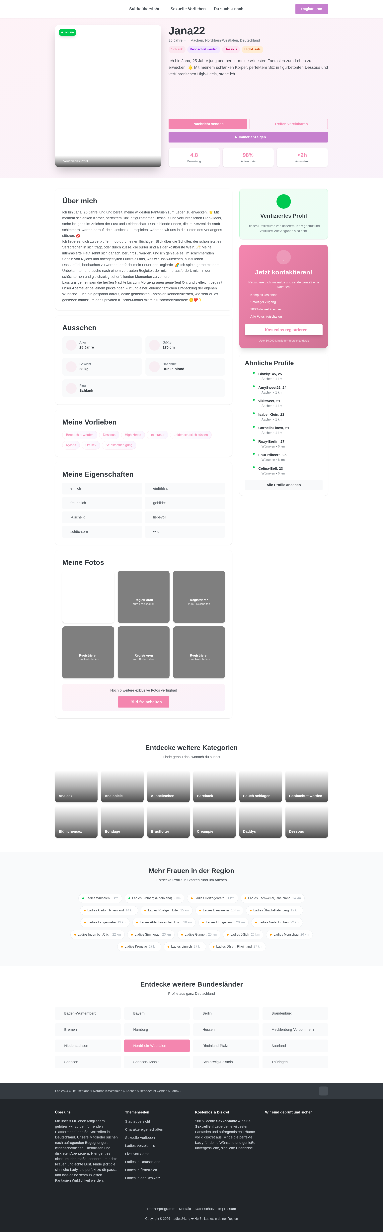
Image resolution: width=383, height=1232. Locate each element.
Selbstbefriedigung (119, 445)
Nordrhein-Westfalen (221, 40)
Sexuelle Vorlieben (188, 9)
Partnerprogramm (161, 1209)
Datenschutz (205, 1209)
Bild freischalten (146, 702)
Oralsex (90, 445)
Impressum (227, 1209)
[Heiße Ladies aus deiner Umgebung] (85, 9)
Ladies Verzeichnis (140, 1146)
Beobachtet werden (80, 435)
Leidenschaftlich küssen (191, 435)
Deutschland (250, 40)
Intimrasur (157, 435)
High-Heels (133, 435)
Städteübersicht (137, 1121)
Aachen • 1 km (272, 379)
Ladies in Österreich (141, 1170)
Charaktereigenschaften (144, 1129)
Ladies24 (61, 1091)
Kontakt (185, 1209)
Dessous (109, 435)
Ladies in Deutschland (142, 1162)
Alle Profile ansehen (284, 485)
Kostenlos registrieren (286, 330)
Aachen (197, 40)
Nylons (71, 445)
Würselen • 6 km (273, 446)
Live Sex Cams (137, 1154)
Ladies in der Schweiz (142, 1178)
